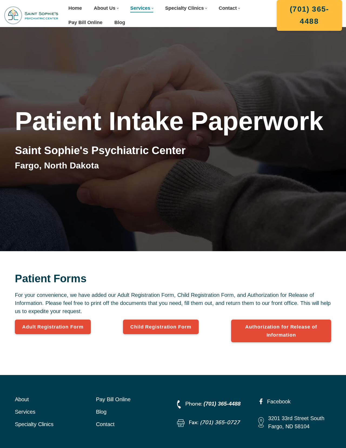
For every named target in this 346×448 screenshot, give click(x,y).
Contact (105, 424)
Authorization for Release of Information (281, 331)
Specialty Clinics (34, 424)
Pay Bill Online (113, 399)
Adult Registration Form (53, 327)
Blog (101, 412)
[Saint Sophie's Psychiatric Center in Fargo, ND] (31, 15)
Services (25, 412)
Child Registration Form (160, 327)
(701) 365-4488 (309, 15)
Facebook (279, 401)
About (22, 399)
